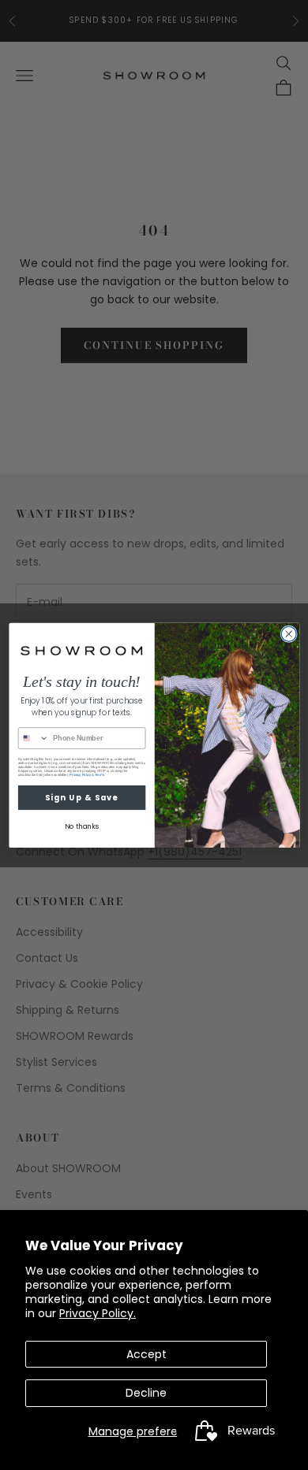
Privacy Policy (80, 775)
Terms (98, 775)
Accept (146, 1354)
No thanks (81, 826)
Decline (146, 1393)
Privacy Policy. (97, 1313)
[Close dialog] (288, 633)
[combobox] (33, 737)
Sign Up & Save (81, 797)
